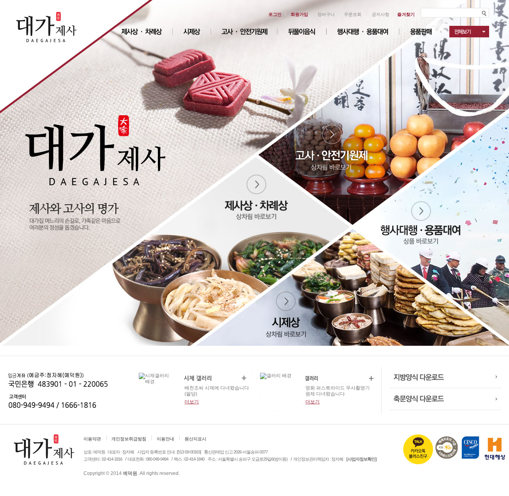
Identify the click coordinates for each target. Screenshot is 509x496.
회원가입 (299, 14)
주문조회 (352, 14)
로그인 (275, 14)
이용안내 (165, 438)
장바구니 (326, 14)
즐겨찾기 (406, 14)
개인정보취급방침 (128, 438)
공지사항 (380, 14)
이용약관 (92, 438)
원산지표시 (195, 438)
